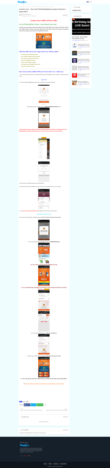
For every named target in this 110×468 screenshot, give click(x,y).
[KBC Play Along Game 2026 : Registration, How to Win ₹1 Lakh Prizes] (74, 68)
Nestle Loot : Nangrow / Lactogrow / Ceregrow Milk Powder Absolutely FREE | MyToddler (83, 82)
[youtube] (25, 456)
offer (23, 6)
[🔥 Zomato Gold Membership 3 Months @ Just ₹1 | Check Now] (74, 53)
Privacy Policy (63, 463)
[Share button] (45, 404)
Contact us (56, 463)
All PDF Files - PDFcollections (77, 10)
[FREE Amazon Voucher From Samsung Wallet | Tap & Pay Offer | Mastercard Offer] (74, 45)
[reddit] (29, 456)
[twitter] (23, 456)
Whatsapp (41, 404)
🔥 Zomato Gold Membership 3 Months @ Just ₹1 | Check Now (84, 52)
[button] (88, 2)
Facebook (28, 404)
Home (20, 6)
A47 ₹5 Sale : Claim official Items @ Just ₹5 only (79, 38)
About (50, 463)
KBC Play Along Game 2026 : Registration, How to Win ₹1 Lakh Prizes (83, 67)
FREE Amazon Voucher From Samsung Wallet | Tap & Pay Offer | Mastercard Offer (83, 45)
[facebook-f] (21, 456)
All (23, 401)
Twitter (34, 404)
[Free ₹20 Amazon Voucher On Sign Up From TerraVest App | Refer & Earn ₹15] (74, 60)
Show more (65, 416)
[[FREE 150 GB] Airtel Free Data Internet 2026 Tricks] (74, 75)
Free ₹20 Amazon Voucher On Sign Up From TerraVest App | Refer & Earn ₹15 (84, 60)
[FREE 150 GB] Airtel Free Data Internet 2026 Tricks (84, 75)
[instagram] (27, 456)
